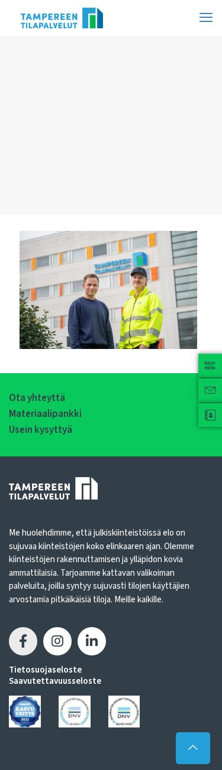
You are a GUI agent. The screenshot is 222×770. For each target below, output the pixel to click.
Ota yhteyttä (37, 398)
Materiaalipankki (45, 414)
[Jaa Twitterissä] (57, 641)
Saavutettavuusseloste (55, 681)
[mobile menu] (206, 18)
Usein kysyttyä (40, 430)
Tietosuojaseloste (45, 670)
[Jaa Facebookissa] (23, 641)
